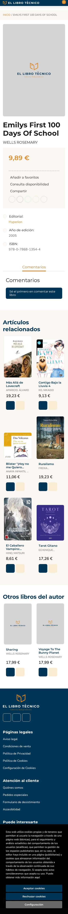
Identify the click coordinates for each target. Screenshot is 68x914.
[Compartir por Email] (36, 199)
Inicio (7, 15)
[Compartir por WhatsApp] (28, 199)
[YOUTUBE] (26, 717)
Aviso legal (10, 739)
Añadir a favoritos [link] (24, 177)
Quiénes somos (13, 788)
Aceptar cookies (34, 888)
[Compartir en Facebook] (12, 199)
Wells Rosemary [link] (20, 142)
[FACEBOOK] (7, 717)
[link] (20, 405)
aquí (37, 877)
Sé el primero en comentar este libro (32, 293)
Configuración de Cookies (19, 768)
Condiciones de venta (17, 746)
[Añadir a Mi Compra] (10, 405)
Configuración (34, 904)
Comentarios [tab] (34, 267)
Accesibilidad (11, 809)
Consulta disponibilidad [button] (29, 184)
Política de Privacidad (16, 754)
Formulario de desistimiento (21, 802)
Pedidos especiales (15, 795)
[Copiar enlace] (44, 199)
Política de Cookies (15, 761)
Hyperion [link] (15, 222)
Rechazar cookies (34, 896)
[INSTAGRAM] (17, 717)
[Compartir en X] (20, 199)
